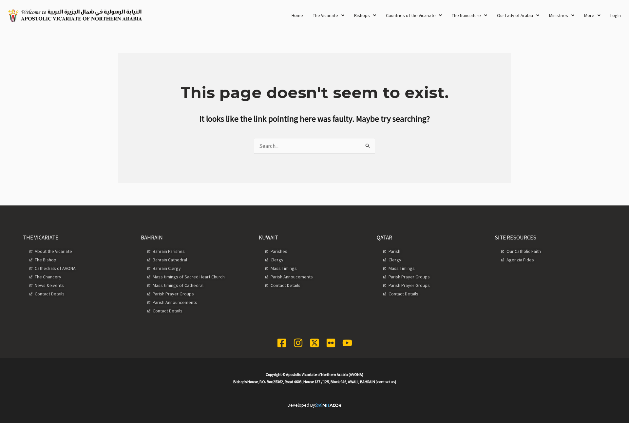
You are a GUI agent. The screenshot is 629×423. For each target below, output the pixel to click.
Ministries (558, 15)
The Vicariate (325, 15)
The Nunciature (466, 15)
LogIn (615, 15)
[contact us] (386, 381)
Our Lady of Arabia (515, 15)
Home (297, 15)
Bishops (362, 15)
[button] (328, 15)
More (589, 15)
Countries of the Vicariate (411, 15)
